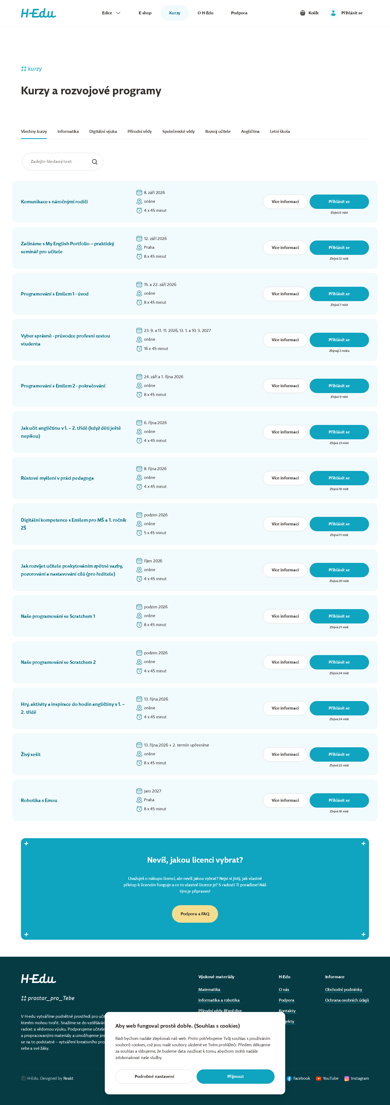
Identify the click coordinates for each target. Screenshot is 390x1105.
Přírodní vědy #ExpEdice (220, 1010)
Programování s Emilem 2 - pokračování (63, 386)
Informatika (68, 131)
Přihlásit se (339, 201)
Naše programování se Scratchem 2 (58, 662)
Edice (107, 12)
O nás (284, 989)
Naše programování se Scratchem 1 (58, 616)
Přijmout (235, 1076)
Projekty (286, 1021)
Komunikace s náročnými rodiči (54, 202)
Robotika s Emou (39, 800)
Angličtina (250, 131)
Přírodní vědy (140, 131)
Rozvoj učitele (218, 131)
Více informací (285, 201)
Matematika (209, 989)
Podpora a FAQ (195, 913)
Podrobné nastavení (154, 1076)
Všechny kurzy (34, 131)
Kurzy (174, 12)
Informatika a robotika (218, 1000)
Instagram (360, 1078)
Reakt (68, 1078)
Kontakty (287, 1010)
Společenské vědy (178, 131)
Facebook (301, 1078)
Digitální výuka (103, 131)
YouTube (331, 1078)
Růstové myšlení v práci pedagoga (57, 478)
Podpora (239, 12)
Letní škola (280, 131)
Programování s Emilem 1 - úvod (55, 294)
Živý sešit (30, 754)
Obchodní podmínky (343, 989)
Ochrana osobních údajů (347, 1000)
